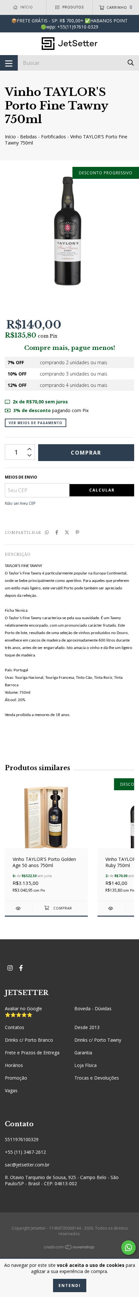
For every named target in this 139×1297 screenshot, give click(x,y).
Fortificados (53, 136)
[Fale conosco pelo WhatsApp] (128, 1247)
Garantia (83, 1052)
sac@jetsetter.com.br (27, 1165)
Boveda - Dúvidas (93, 1008)
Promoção (16, 1078)
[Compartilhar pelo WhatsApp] (46, 532)
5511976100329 (21, 1139)
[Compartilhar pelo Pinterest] (77, 532)
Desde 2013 (87, 1027)
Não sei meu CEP (20, 503)
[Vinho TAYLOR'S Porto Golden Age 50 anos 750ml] (19, 908)
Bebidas (28, 136)
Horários (14, 1065)
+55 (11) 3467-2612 (25, 1152)
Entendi (70, 1285)
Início (10, 136)
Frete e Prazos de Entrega (32, 1052)
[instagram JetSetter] (10, 967)
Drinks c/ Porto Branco (29, 1040)
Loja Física (85, 1065)
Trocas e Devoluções (96, 1078)
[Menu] (9, 63)
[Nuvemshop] (69, 1248)
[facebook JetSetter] (21, 967)
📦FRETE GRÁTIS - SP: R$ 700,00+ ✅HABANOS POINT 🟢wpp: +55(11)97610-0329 (69, 23)
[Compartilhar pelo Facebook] (57, 532)
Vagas (11, 1090)
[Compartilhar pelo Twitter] (67, 532)
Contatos (14, 1027)
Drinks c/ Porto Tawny (97, 1040)
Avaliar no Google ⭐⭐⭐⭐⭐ (23, 1011)
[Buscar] (130, 62)
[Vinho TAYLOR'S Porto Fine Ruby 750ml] (111, 908)
